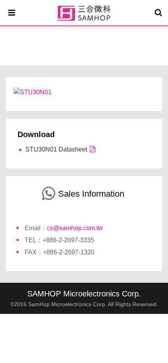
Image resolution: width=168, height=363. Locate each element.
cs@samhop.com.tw (75, 228)
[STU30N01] (33, 91)
